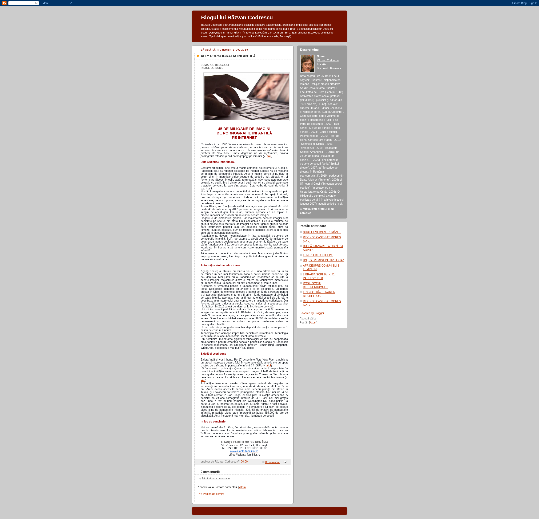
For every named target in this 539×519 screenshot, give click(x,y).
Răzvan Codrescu (328, 60)
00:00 (244, 461)
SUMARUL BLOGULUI (215, 65)
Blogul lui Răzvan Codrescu (237, 17)
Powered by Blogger (312, 313)
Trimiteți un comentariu (216, 478)
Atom (242, 487)
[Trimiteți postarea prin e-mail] (284, 462)
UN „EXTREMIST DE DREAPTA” (323, 260)
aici (269, 156)
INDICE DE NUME (212, 68)
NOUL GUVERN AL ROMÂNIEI (322, 232)
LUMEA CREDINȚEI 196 (318, 255)
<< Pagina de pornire (211, 493)
